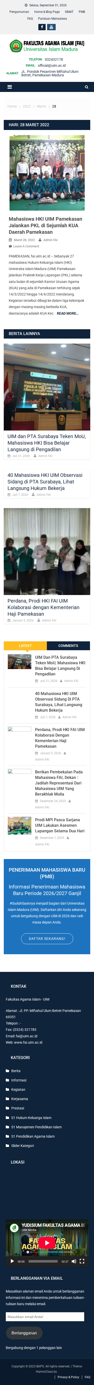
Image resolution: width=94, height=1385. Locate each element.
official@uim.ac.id (52, 65)
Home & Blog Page (47, 12)
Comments (68, 646)
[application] (47, 1242)
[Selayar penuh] (81, 1261)
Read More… (68, 313)
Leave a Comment (26, 246)
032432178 (54, 59)
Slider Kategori (22, 1146)
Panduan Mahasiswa (52, 18)
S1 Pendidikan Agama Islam (33, 1136)
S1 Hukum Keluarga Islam (31, 1118)
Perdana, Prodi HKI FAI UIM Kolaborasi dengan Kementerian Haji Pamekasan (43, 607)
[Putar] (12, 1261)
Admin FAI (50, 240)
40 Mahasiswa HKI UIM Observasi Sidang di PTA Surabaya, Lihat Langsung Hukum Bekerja (45, 481)
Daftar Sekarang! (47, 939)
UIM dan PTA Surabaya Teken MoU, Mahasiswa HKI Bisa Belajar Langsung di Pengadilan (47, 442)
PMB (82, 12)
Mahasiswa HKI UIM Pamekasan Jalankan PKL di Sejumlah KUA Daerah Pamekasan (45, 225)
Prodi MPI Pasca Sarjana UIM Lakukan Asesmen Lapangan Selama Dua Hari (59, 825)
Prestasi (17, 1108)
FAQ (30, 18)
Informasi (18, 1080)
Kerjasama (19, 1099)
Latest (25, 646)
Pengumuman (19, 12)
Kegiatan (18, 1089)
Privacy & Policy (68, 1377)
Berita (16, 1071)
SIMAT (69, 12)
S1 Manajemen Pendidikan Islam (36, 1127)
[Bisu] (73, 1261)
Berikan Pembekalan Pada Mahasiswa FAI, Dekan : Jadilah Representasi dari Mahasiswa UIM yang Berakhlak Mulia (59, 783)
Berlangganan (24, 1333)
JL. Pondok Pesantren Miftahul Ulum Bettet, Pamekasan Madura (49, 73)
